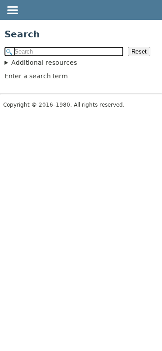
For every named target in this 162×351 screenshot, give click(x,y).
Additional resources (44, 62)
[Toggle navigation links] (12, 10)
